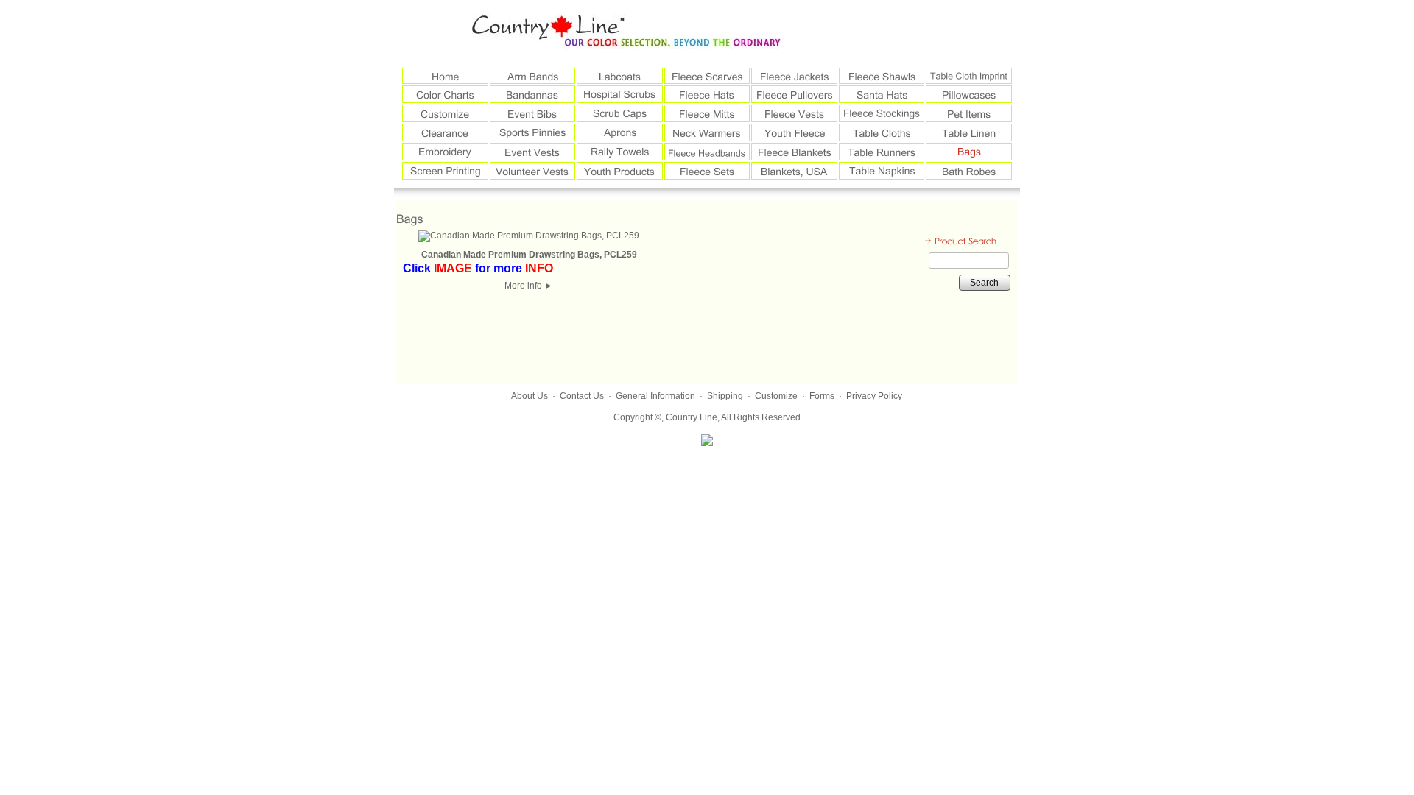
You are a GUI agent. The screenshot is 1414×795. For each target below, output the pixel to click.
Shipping (725, 396)
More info (528, 285)
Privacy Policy (874, 396)
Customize (776, 396)
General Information (655, 396)
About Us (529, 396)
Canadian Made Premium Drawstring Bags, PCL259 (529, 255)
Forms (821, 396)
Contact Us (582, 396)
